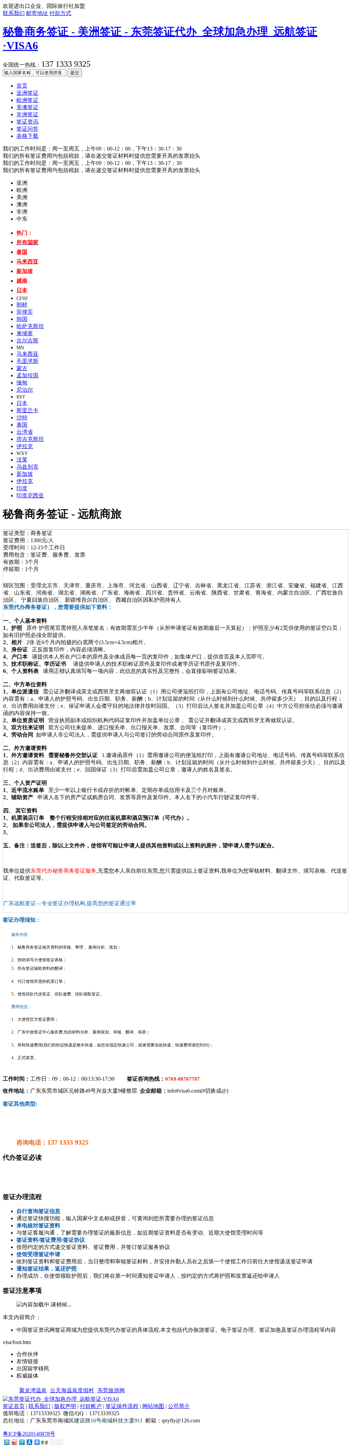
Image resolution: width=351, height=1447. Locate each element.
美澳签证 (27, 107)
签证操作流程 (122, 1406)
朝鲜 (21, 305)
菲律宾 (24, 312)
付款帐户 (91, 1406)
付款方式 (60, 13)
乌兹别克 (27, 467)
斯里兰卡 (27, 410)
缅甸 (21, 383)
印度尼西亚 (30, 495)
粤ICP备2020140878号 (29, 1434)
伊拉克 (24, 446)
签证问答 (27, 129)
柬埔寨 (24, 333)
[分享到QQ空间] (6, 1442)
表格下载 (27, 136)
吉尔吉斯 (27, 340)
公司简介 (179, 1406)
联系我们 (14, 13)
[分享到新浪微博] (14, 1442)
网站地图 (153, 1406)
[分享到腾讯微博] (21, 1442)
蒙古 (21, 368)
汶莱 (21, 459)
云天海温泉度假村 (72, 1390)
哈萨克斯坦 (30, 326)
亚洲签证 (27, 93)
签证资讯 (27, 122)
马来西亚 (27, 354)
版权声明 (65, 1406)
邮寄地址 (37, 13)
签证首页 (14, 1406)
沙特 (21, 417)
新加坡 (24, 474)
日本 (21, 403)
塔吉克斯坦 (30, 439)
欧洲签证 (27, 100)
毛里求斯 (27, 361)
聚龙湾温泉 (33, 1390)
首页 (21, 86)
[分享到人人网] (29, 1442)
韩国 (21, 319)
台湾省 (24, 432)
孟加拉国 (27, 375)
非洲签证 (27, 114)
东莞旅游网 (111, 1390)
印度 (21, 488)
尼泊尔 (24, 390)
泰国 (21, 425)
